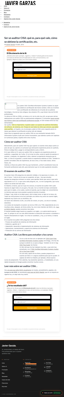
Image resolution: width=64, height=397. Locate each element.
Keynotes (4, 386)
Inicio (3, 363)
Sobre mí (4, 366)
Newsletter (7, 22)
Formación (7, 10)
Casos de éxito (6, 380)
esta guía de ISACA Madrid (35, 272)
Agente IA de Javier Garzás (12, 26)
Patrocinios (5, 383)
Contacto (6, 24)
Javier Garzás (10, 44)
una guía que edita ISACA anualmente (19, 270)
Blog (3, 373)
